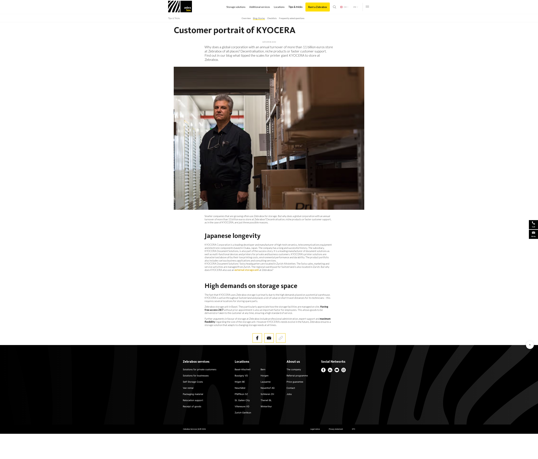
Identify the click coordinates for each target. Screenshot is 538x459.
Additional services (259, 6)
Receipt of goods (192, 406)
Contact (291, 388)
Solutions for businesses (196, 375)
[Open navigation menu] (367, 6)
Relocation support (193, 400)
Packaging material (193, 394)
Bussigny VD (241, 375)
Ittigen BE (240, 381)
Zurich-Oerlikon (243, 412)
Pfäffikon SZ (241, 394)
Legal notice (315, 429)
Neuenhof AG (268, 388)
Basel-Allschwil (243, 369)
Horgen (264, 375)
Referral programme (297, 375)
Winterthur (266, 406)
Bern (263, 369)
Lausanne (266, 381)
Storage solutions (235, 6)
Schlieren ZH (267, 394)
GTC (353, 429)
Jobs (289, 394)
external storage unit (247, 269)
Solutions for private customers (199, 369)
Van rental (188, 388)
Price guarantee (295, 381)
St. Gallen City (242, 400)
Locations (279, 6)
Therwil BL (266, 400)
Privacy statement (336, 429)
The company (294, 369)
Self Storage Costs (193, 381)
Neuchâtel (240, 388)
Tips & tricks (295, 6)
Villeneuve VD (242, 406)
